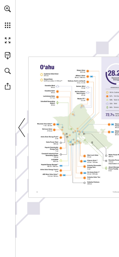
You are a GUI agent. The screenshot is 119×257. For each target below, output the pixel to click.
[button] (7, 8)
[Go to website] (50, 85)
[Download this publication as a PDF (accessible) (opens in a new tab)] (7, 55)
